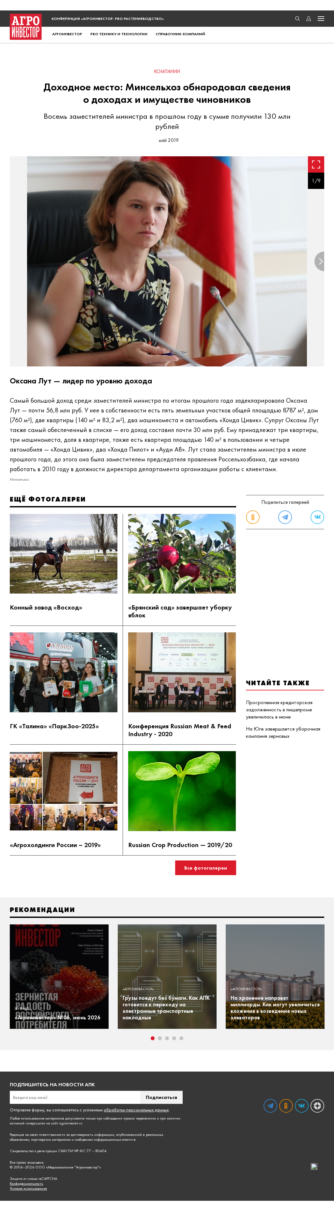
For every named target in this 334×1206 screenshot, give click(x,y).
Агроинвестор (67, 34)
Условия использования (28, 1188)
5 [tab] (181, 1038)
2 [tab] (160, 1038)
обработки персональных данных (136, 1110)
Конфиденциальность (26, 1183)
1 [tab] (153, 1038)
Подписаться (161, 1097)
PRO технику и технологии (118, 34)
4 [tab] (174, 1038)
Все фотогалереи (205, 867)
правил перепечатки (139, 1118)
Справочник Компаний (180, 34)
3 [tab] (167, 1038)
